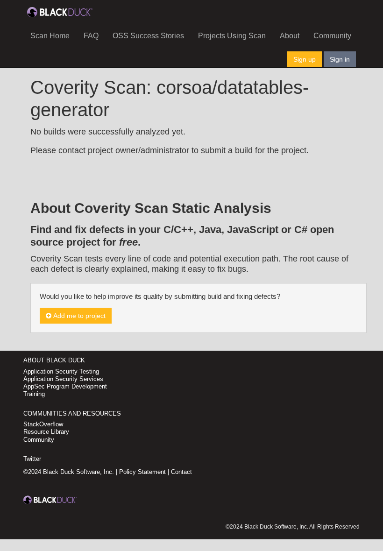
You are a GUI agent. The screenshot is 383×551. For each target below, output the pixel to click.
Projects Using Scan (232, 36)
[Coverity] (59, 11)
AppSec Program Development (65, 386)
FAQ (91, 36)
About (289, 36)
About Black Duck (54, 360)
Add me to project (78, 315)
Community (332, 36)
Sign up (304, 59)
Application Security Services (63, 378)
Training (34, 393)
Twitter (32, 458)
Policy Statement (142, 471)
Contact (181, 471)
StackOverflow (43, 424)
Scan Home (50, 36)
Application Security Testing (61, 371)
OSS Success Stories (148, 36)
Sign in (340, 59)
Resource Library (46, 431)
